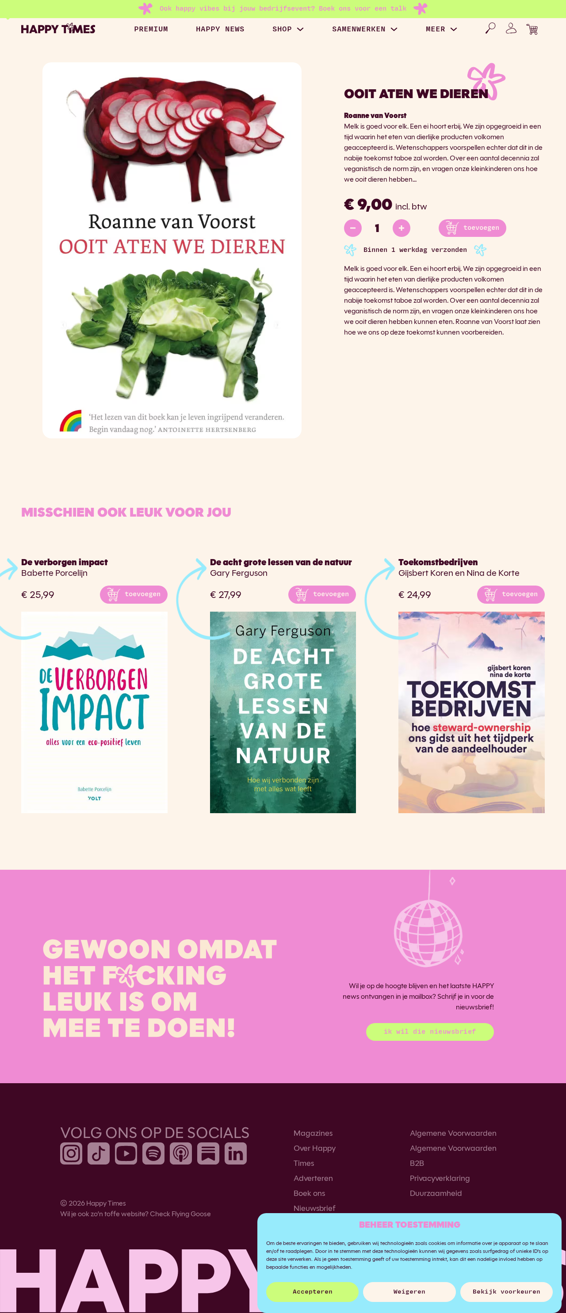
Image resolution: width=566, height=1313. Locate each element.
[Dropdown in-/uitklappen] (300, 29)
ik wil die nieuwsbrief (430, 1031)
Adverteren (313, 1178)
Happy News (220, 29)
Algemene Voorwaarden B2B (453, 1155)
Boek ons (309, 1193)
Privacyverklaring (440, 1178)
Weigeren (409, 1292)
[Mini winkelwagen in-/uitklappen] (532, 29)
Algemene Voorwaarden (453, 1133)
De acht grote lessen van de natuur (281, 562)
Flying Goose (191, 1214)
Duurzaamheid (436, 1193)
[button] (134, 595)
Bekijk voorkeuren (506, 1292)
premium (151, 29)
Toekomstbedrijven (438, 562)
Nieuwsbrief (315, 1208)
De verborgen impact (64, 562)
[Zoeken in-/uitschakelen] (490, 28)
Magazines (313, 1133)
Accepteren (313, 1292)
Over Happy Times (315, 1155)
